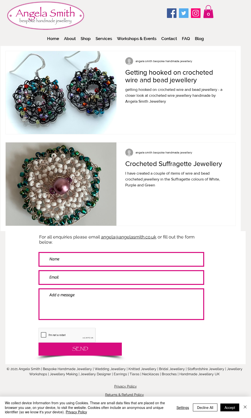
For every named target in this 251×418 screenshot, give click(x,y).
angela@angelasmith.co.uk (128, 236)
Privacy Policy (76, 411)
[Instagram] (196, 13)
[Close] (245, 407)
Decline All (205, 407)
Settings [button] (182, 407)
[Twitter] (183, 13)
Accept (230, 407)
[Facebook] (171, 13)
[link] (208, 11)
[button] (85, 38)
